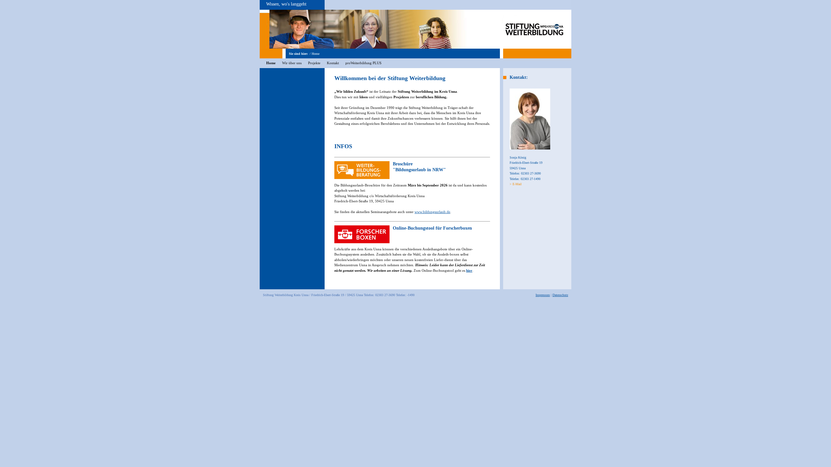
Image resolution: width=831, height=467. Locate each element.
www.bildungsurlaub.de (432, 212)
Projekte (314, 63)
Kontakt (333, 63)
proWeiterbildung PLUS (363, 63)
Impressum (543, 295)
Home (315, 53)
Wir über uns (292, 63)
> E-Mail (516, 184)
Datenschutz (560, 295)
